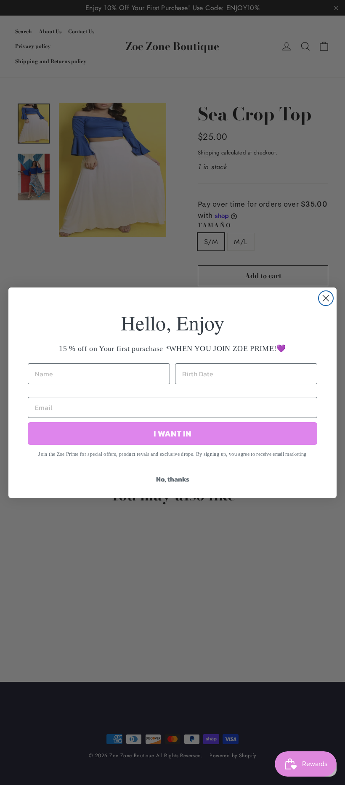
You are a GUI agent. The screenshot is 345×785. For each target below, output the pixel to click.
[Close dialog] (325, 298)
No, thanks (172, 479)
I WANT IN (172, 433)
